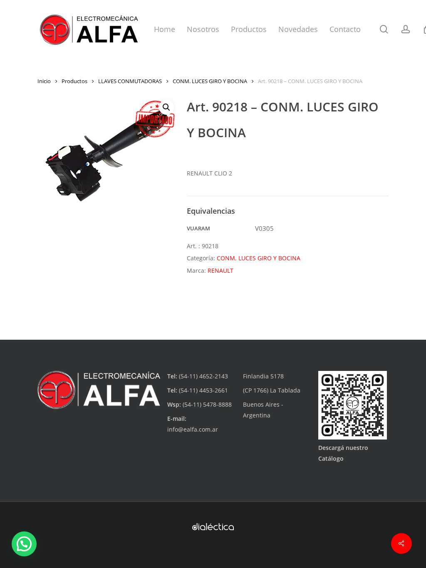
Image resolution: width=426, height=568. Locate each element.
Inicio (44, 81)
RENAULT (220, 270)
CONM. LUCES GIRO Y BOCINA (210, 81)
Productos (74, 81)
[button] (166, 107)
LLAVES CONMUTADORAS (130, 81)
